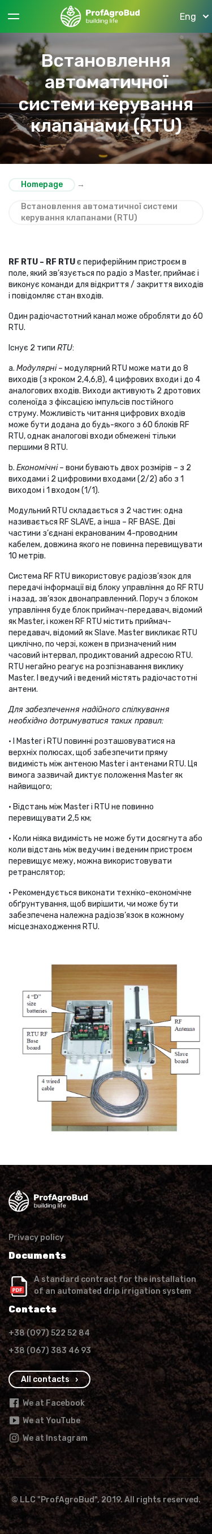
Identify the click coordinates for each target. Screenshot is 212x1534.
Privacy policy (36, 1237)
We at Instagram (55, 1438)
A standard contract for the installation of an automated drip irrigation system (115, 1285)
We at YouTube (51, 1420)
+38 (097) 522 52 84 (49, 1333)
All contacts (45, 1379)
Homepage (42, 184)
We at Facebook (54, 1403)
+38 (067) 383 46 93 (49, 1350)
